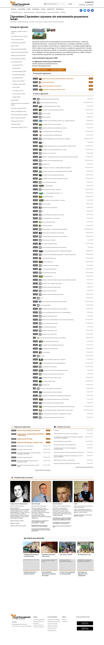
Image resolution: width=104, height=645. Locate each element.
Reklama (64, 619)
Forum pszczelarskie (53, 623)
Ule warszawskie (38, 21)
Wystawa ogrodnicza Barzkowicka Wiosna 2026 (73, 463)
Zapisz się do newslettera (84, 628)
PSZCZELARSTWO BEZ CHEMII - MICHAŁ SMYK (73, 433)
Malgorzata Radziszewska (18, 504)
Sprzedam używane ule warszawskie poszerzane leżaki (54, 21)
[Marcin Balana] (63, 491)
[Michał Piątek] (41, 491)
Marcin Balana (57, 504)
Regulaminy (36, 623)
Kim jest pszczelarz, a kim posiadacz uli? (73, 444)
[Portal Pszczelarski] (26, 3)
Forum (29, 9)
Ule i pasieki (32, 21)
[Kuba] (84, 491)
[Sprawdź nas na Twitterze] (84, 10)
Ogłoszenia (21, 9)
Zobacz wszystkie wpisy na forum (84, 467)
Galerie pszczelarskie (35, 538)
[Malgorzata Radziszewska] (20, 491)
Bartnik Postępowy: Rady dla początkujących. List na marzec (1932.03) (73, 456)
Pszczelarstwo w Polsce (16, 12)
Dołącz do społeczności (85, 623)
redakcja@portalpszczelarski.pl (19, 624)
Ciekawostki (50, 9)
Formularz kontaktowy (38, 627)
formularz (28, 626)
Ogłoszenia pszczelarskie (23, 21)
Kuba (75, 504)
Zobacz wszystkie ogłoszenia (42, 470)
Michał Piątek (35, 504)
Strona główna (13, 21)
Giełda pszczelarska (52, 625)
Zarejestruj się (89, 4)
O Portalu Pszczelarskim (39, 619)
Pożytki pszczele (51, 628)
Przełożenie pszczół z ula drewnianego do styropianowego (73, 448)
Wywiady (63, 12)
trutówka (73, 430)
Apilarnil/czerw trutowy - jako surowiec (73, 460)
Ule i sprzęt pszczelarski (53, 12)
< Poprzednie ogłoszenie (40, 69)
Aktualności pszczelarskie (54, 619)
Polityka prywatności (38, 625)
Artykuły (13, 9)
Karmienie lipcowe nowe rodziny (73, 441)
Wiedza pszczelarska (41, 12)
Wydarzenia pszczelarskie (54, 621)
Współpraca (60, 9)
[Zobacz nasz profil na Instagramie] (88, 10)
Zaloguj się (81, 4)
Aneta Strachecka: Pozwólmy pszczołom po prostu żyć (73, 452)
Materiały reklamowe (38, 621)
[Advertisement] (16, 557)
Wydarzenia (35, 9)
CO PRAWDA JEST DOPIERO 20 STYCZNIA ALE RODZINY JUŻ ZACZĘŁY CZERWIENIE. (73, 437)
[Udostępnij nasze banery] (92, 10)
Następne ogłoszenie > (58, 69)
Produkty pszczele (52, 630)
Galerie (43, 9)
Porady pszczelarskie (29, 12)
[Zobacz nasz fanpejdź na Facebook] (81, 10)
